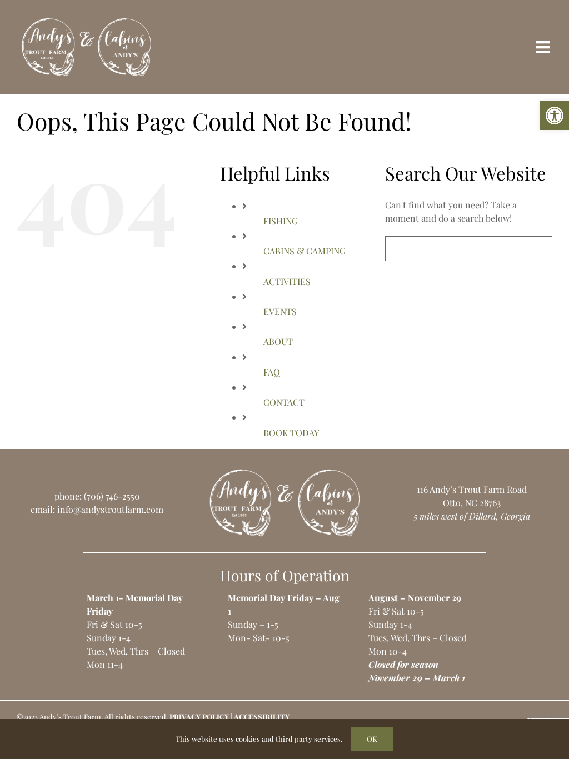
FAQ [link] (271, 372)
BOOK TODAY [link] (291, 432)
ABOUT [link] (278, 341)
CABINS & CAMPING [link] (304, 251)
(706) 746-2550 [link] (112, 496)
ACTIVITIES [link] (287, 281)
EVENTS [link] (280, 311)
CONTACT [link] (284, 402)
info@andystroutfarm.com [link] (110, 509)
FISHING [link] (280, 221)
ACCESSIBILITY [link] (262, 716)
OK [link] (372, 738)
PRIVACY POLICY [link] (199, 716)
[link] (554, 115)
